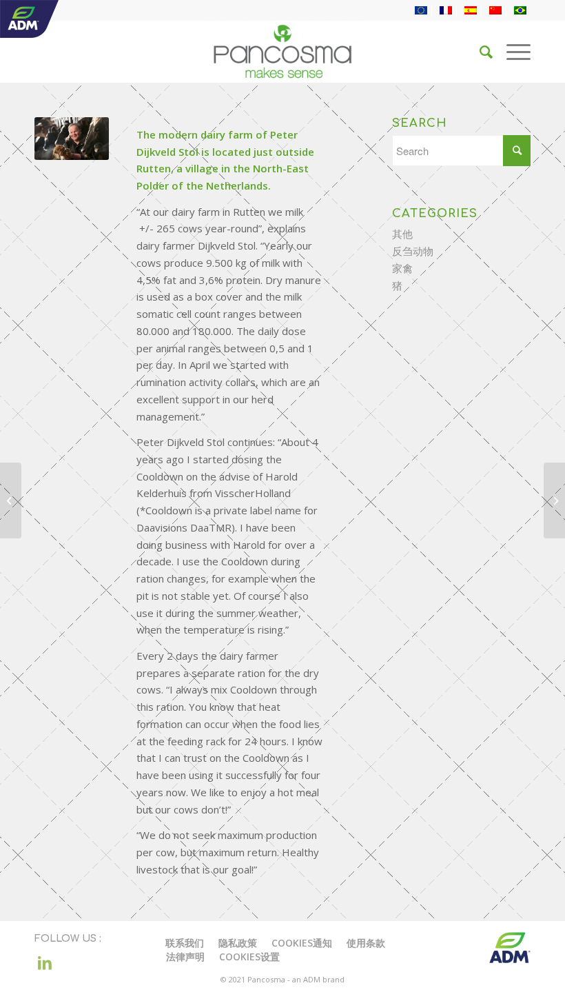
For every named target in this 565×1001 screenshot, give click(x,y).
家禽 (402, 268)
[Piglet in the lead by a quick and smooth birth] (10, 500)
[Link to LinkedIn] (44, 962)
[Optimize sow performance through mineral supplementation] (554, 500)
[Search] (479, 52)
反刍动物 (412, 251)
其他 (402, 234)
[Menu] (512, 52)
